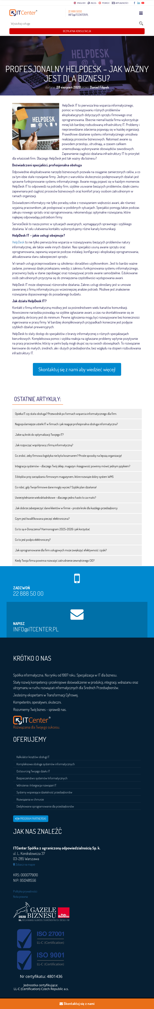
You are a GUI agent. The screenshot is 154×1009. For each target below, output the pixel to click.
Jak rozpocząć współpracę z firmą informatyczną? (44, 445)
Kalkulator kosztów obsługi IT (33, 757)
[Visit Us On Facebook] (135, 3)
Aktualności (121, 3)
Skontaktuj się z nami (78, 1003)
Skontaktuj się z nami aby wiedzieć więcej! (77, 369)
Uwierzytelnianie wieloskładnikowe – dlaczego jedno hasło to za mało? (55, 497)
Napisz (19, 623)
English (81, 3)
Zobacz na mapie (25, 864)
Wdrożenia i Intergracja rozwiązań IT (36, 785)
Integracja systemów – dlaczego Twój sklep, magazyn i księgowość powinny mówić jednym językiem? (72, 466)
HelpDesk (18, 242)
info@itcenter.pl (78, 14)
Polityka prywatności (25, 891)
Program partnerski (32, 818)
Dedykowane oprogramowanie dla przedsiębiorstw (45, 806)
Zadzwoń (21, 587)
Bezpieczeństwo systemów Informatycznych (42, 778)
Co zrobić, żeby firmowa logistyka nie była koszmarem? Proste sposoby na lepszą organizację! (68, 456)
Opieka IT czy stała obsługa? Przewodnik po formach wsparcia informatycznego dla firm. (66, 414)
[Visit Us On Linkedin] (139, 3)
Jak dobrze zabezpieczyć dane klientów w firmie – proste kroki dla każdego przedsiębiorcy (66, 508)
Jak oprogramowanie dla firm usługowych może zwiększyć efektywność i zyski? (61, 550)
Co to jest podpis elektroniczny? (33, 540)
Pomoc (106, 3)
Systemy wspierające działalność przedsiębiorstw (44, 792)
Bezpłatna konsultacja (77, 31)
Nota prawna (20, 896)
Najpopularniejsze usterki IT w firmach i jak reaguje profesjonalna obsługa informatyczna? (66, 424)
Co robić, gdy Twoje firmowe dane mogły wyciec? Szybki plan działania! (56, 487)
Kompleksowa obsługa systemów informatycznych (46, 764)
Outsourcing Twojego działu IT (33, 771)
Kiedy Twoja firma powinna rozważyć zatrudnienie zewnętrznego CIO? (54, 560)
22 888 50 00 (28, 593)
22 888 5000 (75, 11)
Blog (93, 3)
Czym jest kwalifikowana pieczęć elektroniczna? (42, 518)
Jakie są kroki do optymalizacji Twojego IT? (39, 434)
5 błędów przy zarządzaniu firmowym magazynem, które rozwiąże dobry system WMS (64, 477)
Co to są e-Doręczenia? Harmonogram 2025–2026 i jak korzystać (52, 529)
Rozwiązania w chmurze (30, 799)
